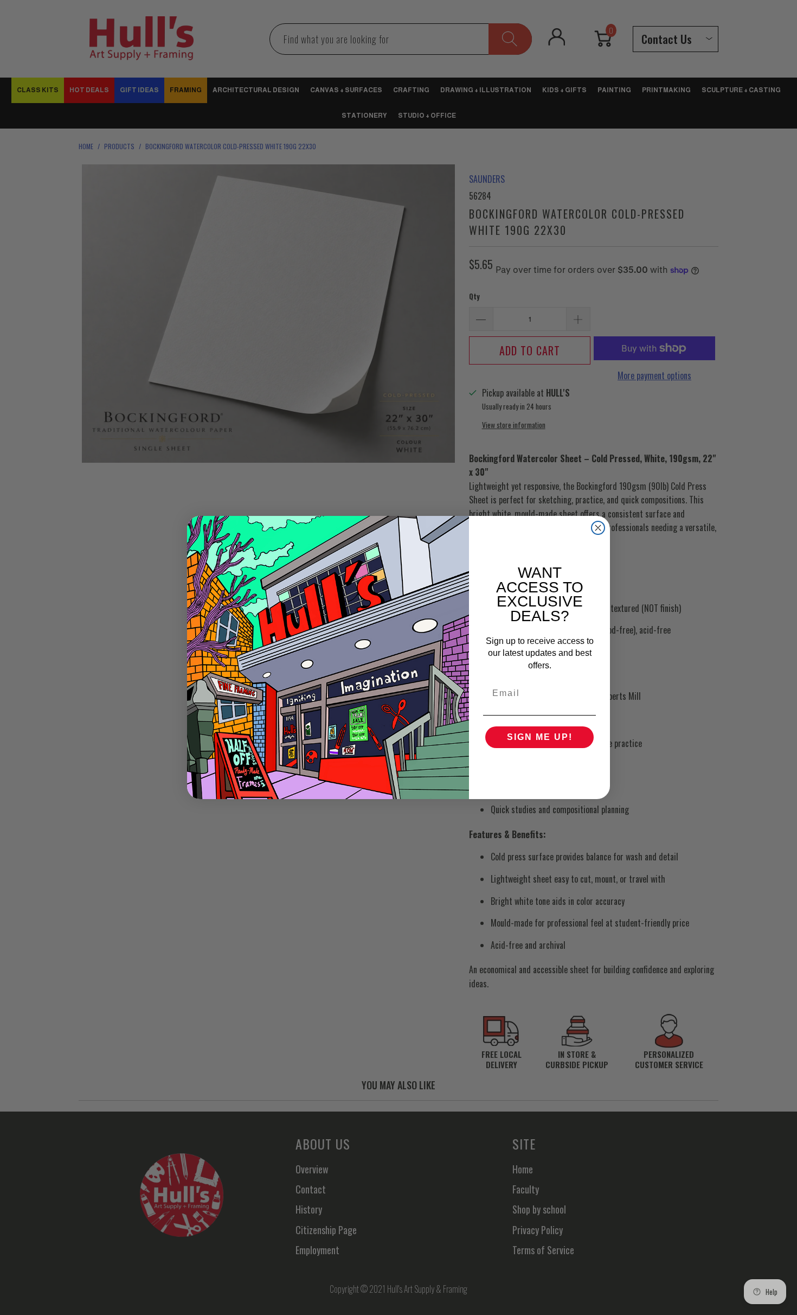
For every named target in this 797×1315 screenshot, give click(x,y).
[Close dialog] (598, 527)
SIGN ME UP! (540, 737)
